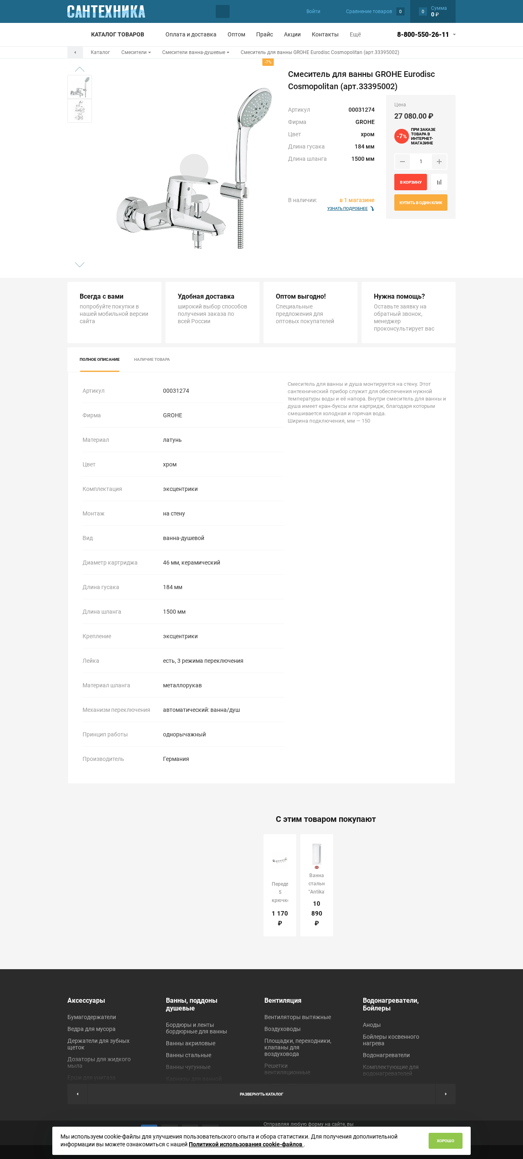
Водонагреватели (386, 1055)
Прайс (264, 34)
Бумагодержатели (91, 1017)
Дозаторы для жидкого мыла (99, 1062)
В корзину (411, 182)
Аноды (372, 1025)
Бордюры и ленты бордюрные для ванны (196, 1028)
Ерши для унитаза (91, 1077)
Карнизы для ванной (194, 1079)
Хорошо (445, 1141)
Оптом (236, 34)
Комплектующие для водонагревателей (391, 1070)
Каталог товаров (117, 34)
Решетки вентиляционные (287, 1069)
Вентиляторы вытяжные (297, 1017)
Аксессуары (86, 1000)
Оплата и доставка (191, 34)
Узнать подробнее (347, 208)
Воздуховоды (282, 1029)
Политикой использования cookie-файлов (246, 1144)
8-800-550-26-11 (423, 34)
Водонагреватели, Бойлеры (391, 1004)
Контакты (325, 34)
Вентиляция (283, 1000)
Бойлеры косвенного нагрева (391, 1039)
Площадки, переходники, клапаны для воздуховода (297, 1047)
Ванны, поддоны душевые (191, 1004)
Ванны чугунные (188, 1067)
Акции (292, 34)
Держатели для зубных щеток (98, 1044)
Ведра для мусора (91, 1029)
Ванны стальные (188, 1055)
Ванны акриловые (190, 1043)
